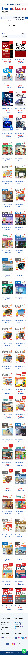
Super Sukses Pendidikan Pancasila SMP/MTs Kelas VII (7, 558)
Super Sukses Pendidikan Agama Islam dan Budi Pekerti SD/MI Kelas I (7, 462)
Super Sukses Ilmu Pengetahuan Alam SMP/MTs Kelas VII (20, 250)
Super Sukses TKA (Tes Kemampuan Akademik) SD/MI (7, 581)
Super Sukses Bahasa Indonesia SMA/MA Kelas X (7, 181)
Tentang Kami (5, 622)
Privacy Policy (5, 630)
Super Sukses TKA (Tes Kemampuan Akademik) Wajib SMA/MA (7, 606)
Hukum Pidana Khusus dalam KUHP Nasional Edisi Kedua (7, 59)
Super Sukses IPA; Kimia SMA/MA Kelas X (7, 343)
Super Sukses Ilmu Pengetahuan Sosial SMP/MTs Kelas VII (7, 274)
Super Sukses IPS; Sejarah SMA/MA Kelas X (20, 366)
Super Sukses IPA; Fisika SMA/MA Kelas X (20, 320)
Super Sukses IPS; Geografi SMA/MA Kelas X (7, 366)
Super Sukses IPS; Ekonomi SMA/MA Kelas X (20, 343)
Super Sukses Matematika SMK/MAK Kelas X (7, 439)
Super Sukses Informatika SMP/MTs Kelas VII (20, 297)
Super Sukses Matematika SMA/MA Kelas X (20, 414)
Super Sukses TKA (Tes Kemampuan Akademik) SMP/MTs (20, 581)
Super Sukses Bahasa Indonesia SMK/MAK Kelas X (20, 181)
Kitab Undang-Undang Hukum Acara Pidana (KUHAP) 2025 (20, 59)
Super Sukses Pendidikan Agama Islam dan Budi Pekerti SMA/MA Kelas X (7, 487)
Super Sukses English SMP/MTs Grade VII (20, 227)
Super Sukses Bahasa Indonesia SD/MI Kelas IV (20, 158)
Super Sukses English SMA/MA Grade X (20, 204)
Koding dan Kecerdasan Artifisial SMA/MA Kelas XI (20, 108)
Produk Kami (4, 625)
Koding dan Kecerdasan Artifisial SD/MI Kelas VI (20, 84)
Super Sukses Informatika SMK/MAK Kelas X (7, 297)
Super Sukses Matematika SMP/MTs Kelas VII (20, 439)
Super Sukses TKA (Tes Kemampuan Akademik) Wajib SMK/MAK (20, 606)
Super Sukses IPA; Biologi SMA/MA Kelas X (7, 320)
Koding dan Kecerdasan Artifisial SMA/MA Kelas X (7, 108)
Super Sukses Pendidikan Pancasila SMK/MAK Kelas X (20, 535)
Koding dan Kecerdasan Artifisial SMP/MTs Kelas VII (7, 133)
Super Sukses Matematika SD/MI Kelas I (20, 389)
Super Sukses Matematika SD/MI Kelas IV (7, 414)
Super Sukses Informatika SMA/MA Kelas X (20, 274)
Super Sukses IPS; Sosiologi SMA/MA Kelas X (7, 389)
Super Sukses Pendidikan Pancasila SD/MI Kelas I (7, 511)
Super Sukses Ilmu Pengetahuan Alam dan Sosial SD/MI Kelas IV (7, 250)
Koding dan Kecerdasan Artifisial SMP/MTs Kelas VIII (20, 133)
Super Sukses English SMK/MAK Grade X (7, 227)
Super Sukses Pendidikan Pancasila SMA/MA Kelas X (7, 535)
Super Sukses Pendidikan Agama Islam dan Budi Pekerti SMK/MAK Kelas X (20, 487)
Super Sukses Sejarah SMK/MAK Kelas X (20, 558)
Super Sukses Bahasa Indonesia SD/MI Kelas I (7, 158)
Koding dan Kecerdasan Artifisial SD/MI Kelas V (7, 84)
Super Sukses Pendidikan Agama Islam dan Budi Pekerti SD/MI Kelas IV (20, 462)
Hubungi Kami (5, 627)
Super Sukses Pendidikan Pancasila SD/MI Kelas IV (20, 511)
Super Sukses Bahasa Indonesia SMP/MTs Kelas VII (7, 204)
